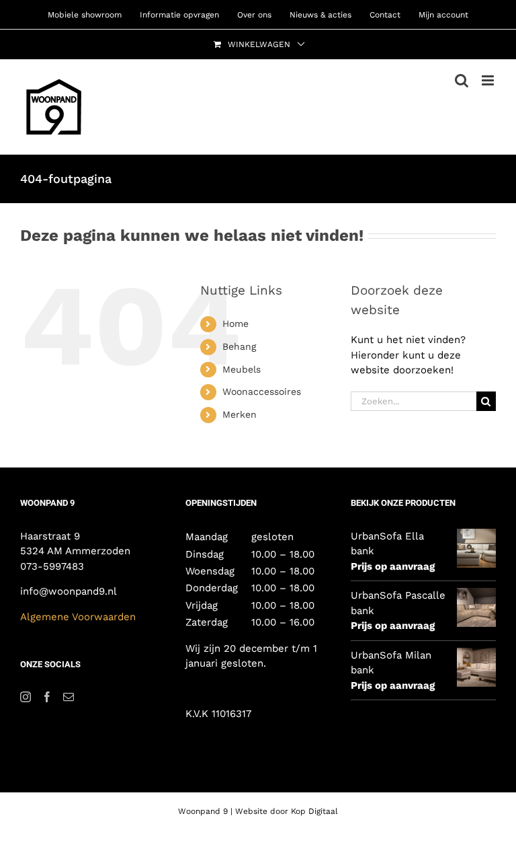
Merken (239, 414)
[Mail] (68, 696)
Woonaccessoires (261, 391)
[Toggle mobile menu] (489, 80)
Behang (239, 346)
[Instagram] (25, 696)
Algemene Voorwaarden (79, 617)
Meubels (241, 369)
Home (235, 323)
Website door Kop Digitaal (286, 811)
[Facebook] (47, 696)
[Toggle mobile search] (461, 80)
